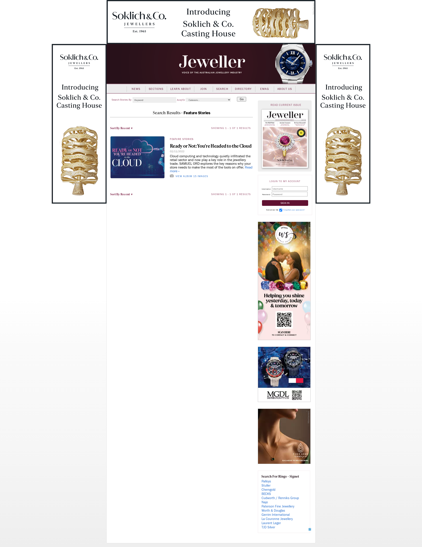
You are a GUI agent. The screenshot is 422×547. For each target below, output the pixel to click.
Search (222, 89)
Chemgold (268, 490)
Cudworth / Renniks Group (280, 498)
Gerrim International (276, 515)
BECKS (266, 494)
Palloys (266, 481)
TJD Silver (268, 527)
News (136, 89)
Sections (156, 89)
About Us (284, 89)
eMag (264, 89)
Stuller (266, 485)
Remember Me (272, 210)
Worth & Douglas (273, 511)
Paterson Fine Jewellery (278, 506)
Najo (265, 502)
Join (203, 89)
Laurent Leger (271, 523)
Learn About (180, 89)
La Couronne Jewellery (277, 519)
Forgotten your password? (294, 210)
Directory (243, 89)
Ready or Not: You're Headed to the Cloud (210, 146)
